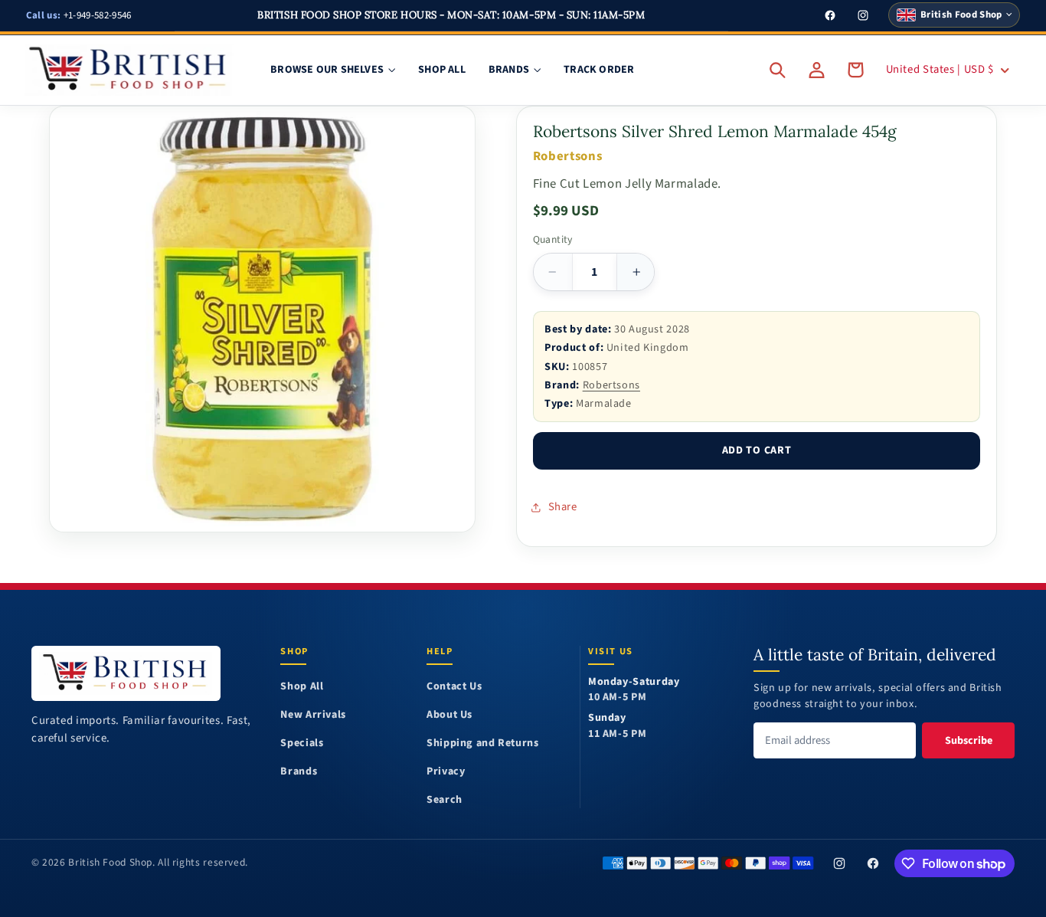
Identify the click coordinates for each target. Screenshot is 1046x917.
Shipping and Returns (483, 743)
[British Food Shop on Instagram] (839, 863)
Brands (298, 772)
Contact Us (454, 687)
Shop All (301, 687)
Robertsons (611, 385)
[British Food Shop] (126, 673)
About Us (449, 715)
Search (445, 800)
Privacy (446, 772)
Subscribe (968, 740)
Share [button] (562, 507)
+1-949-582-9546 (79, 15)
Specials (301, 743)
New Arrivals (313, 715)
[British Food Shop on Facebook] (874, 863)
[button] (778, 69)
